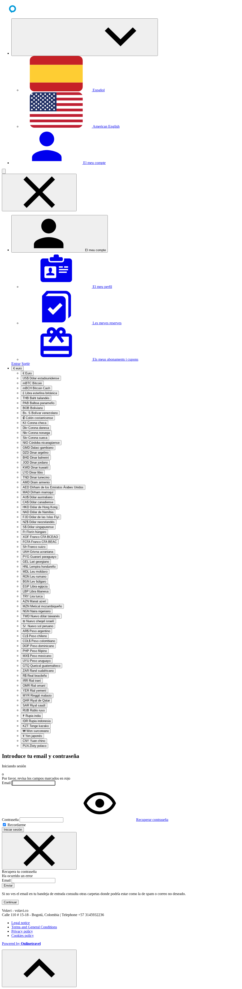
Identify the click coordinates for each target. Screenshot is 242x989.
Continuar (10, 902)
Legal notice (20, 923)
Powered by (21, 944)
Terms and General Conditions (34, 927)
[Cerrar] (39, 851)
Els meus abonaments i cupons (115, 359)
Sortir (26, 364)
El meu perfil (102, 287)
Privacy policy (22, 931)
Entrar (16, 364)
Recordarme (16, 825)
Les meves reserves (106, 323)
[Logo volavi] (19, 12)
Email (6, 783)
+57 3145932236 (91, 915)
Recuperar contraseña (152, 820)
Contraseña (10, 820)
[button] (84, 37)
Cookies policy (22, 936)
